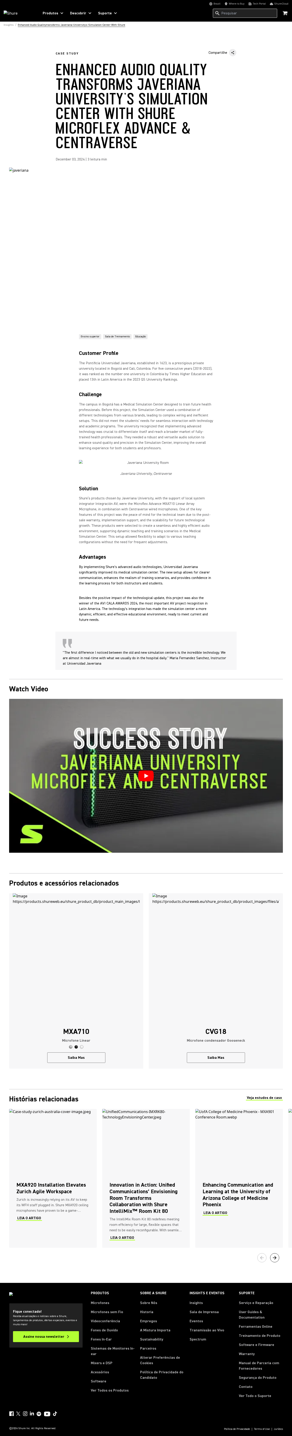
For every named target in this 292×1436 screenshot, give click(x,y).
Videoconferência (105, 1321)
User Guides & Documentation (252, 1315)
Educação (140, 336)
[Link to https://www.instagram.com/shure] (25, 1413)
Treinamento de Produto (259, 1335)
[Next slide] (274, 1257)
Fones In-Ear (101, 1339)
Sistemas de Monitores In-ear (113, 1351)
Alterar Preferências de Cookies (160, 1360)
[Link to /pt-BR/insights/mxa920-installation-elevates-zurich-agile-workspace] (53, 1178)
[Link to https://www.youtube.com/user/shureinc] (47, 1414)
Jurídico (278, 1429)
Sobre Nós (148, 1303)
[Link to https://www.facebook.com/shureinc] (11, 1413)
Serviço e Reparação (256, 1303)
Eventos (196, 1321)
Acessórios (100, 1372)
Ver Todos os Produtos (110, 1390)
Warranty (247, 1354)
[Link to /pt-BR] (19, 13)
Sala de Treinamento (117, 336)
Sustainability (151, 1339)
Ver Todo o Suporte (255, 1396)
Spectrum (198, 1339)
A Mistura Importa (155, 1330)
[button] (71, 1047)
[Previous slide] (261, 1257)
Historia (146, 1312)
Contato (246, 1386)
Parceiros (148, 1348)
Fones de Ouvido (104, 1330)
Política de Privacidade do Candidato (161, 1375)
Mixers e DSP (101, 1363)
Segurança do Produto (257, 1377)
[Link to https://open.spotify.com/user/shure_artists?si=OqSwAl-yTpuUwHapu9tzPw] (39, 1413)
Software (98, 1381)
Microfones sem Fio (107, 1312)
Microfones (100, 1303)
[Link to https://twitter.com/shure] (18, 1413)
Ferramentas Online (255, 1326)
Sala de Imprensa (204, 1312)
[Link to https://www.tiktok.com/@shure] (55, 1413)
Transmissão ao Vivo (207, 1330)
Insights (196, 1303)
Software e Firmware (256, 1345)
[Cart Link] (285, 13)
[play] (146, 775)
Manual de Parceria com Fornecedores (261, 1366)
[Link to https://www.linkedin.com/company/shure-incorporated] (32, 1413)
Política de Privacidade (237, 1429)
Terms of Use (262, 1429)
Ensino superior (90, 336)
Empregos (148, 1321)
